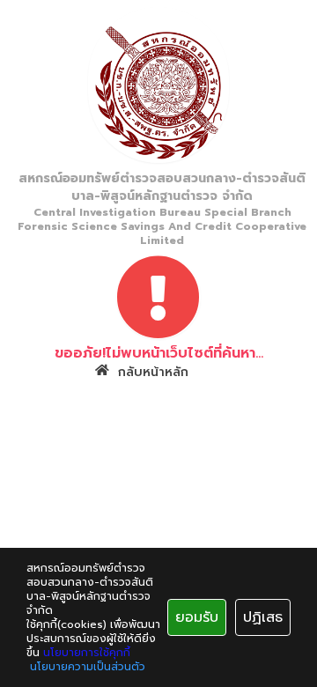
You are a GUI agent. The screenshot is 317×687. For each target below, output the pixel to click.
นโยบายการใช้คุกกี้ (86, 653)
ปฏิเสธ (263, 617)
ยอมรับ (196, 617)
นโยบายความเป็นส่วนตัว (87, 667)
